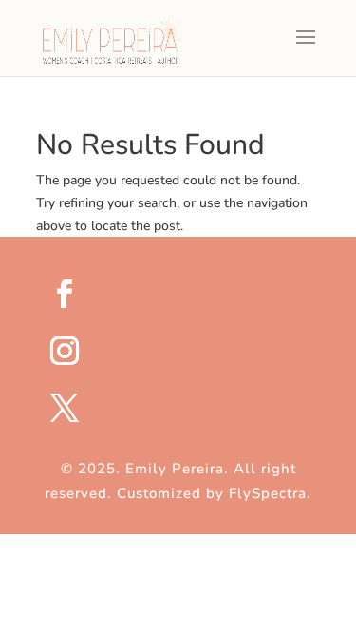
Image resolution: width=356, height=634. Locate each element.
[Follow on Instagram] (190, 350)
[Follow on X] (190, 407)
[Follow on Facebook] (190, 293)
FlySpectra (268, 493)
